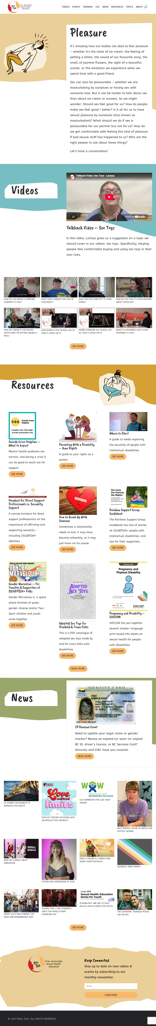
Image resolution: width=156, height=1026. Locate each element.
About (139, 6)
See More (78, 346)
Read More (78, 668)
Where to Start (119, 433)
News (105, 6)
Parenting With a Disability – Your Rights (76, 446)
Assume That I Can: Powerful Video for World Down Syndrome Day (57, 911)
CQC (97, 6)
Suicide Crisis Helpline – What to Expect (24, 443)
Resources (117, 6)
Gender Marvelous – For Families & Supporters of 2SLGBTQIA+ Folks (24, 587)
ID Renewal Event (86, 727)
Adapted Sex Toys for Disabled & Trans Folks (73, 625)
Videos (66, 6)
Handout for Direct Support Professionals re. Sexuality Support (26, 504)
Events (76, 6)
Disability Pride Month (128, 866)
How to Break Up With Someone (73, 519)
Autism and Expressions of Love (58, 881)
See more (17, 474)
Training (88, 6)
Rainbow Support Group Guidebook (124, 512)
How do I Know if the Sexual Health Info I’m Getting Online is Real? (20, 333)
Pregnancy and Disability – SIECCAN (127, 615)
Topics (129, 6)
